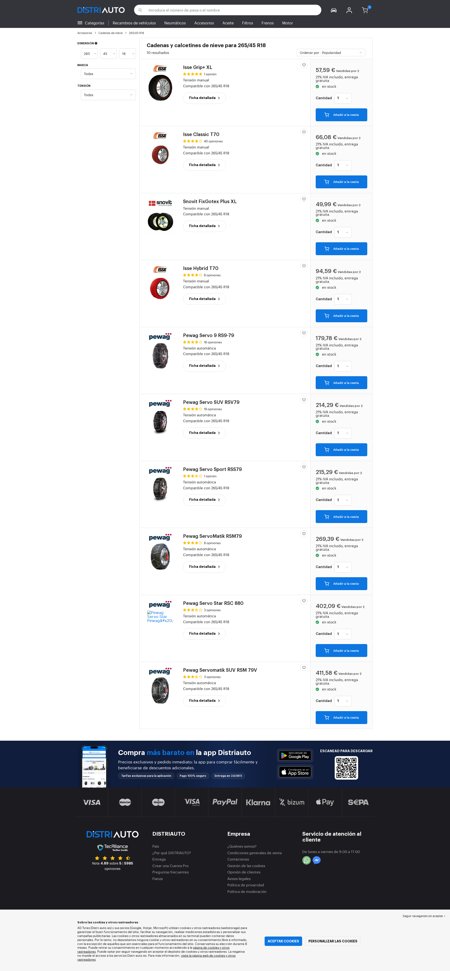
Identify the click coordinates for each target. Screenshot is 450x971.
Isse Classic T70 (201, 134)
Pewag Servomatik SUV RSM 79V (220, 670)
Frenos (268, 22)
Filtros (247, 22)
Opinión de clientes (243, 871)
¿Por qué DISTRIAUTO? (171, 852)
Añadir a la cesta (346, 115)
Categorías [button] (94, 22)
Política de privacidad (245, 884)
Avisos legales (239, 878)
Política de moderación (246, 891)
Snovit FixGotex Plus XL (210, 201)
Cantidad (324, 98)
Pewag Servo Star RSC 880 (213, 603)
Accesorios (204, 22)
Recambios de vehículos (134, 22)
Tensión (83, 85)
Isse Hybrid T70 (200, 268)
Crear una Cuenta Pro (170, 865)
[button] (333, 10)
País (155, 846)
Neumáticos (175, 22)
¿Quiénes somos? (242, 846)
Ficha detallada (202, 97)
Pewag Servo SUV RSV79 (211, 402)
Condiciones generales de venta (254, 852)
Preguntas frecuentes (170, 871)
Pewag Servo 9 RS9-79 (208, 335)
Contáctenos (238, 859)
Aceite (228, 22)
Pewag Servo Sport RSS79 (212, 469)
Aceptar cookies (283, 941)
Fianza (157, 878)
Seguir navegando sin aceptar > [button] (424, 916)
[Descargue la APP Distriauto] (295, 755)
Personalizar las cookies (332, 941)
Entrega (159, 859)
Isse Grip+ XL (197, 67)
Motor (287, 22)
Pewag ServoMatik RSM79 (212, 536)
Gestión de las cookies (246, 865)
